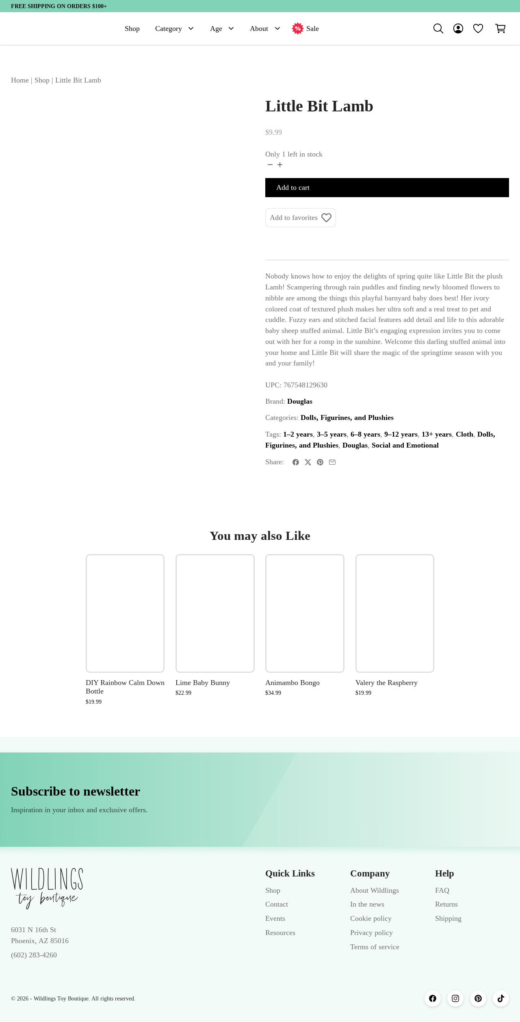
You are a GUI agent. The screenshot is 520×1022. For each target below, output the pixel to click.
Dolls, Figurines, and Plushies (347, 417)
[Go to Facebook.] (433, 998)
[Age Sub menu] (231, 28)
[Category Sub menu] (191, 28)
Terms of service (374, 947)
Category (168, 28)
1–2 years (298, 434)
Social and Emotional (405, 445)
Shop (132, 28)
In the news (367, 904)
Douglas (299, 401)
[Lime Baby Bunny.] (215, 613)
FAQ (442, 890)
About (259, 28)
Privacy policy (371, 932)
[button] (500, 28)
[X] (308, 462)
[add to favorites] (149, 569)
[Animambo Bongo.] (304, 613)
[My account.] (458, 28)
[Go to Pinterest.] (478, 998)
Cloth (464, 434)
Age (216, 28)
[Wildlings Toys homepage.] (47, 888)
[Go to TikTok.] (501, 998)
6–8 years (365, 434)
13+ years (437, 434)
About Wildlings (374, 890)
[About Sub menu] (277, 28)
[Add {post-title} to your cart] (149, 618)
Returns (446, 904)
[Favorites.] (478, 28)
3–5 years (332, 434)
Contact (276, 904)
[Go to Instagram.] (455, 998)
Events (275, 918)
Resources (280, 932)
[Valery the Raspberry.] (395, 613)
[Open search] (438, 28)
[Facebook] (296, 462)
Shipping (448, 918)
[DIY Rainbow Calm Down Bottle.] (125, 613)
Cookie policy (371, 918)
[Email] (332, 462)
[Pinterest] (320, 462)
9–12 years (401, 434)
